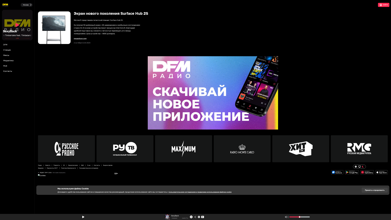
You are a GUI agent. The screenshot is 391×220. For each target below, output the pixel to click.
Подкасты (57, 165)
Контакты (97, 165)
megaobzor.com (80, 38)
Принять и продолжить (374, 190)
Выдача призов (107, 165)
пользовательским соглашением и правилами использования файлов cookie (200, 192)
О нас (89, 165)
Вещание (40, 168)
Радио (40, 165)
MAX (82, 165)
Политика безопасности (68, 168)
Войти (385, 5)
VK (64, 165)
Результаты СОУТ (52, 168)
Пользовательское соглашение (88, 168)
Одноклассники (73, 165)
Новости (47, 165)
